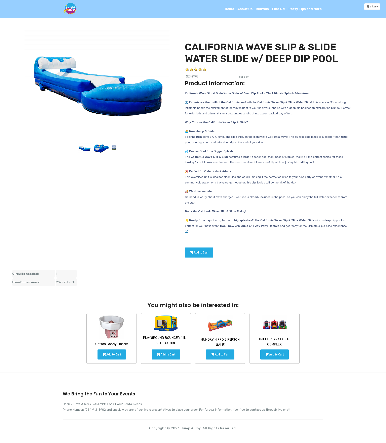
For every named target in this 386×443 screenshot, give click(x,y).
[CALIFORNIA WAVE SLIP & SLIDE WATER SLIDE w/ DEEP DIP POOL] (84, 148)
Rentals (262, 9)
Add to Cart (200, 252)
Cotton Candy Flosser (111, 344)
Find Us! (278, 9)
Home (229, 9)
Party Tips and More (305, 9)
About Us (245, 9)
